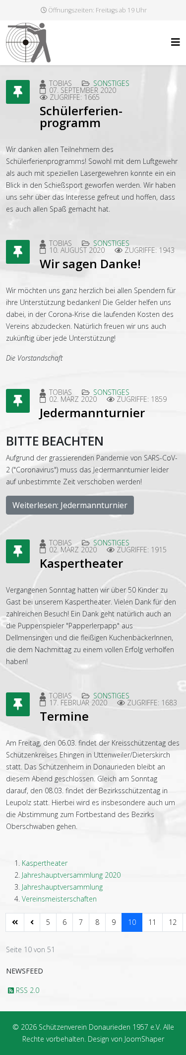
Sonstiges (111, 83)
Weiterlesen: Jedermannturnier (69, 505)
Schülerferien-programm (81, 116)
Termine (64, 716)
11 (152, 922)
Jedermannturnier (92, 412)
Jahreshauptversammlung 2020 (71, 875)
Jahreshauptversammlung (62, 887)
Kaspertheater (81, 563)
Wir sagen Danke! (90, 263)
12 (173, 922)
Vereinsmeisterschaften (59, 899)
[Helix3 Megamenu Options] (175, 42)
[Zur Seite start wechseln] (14, 922)
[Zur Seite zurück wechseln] (32, 922)
